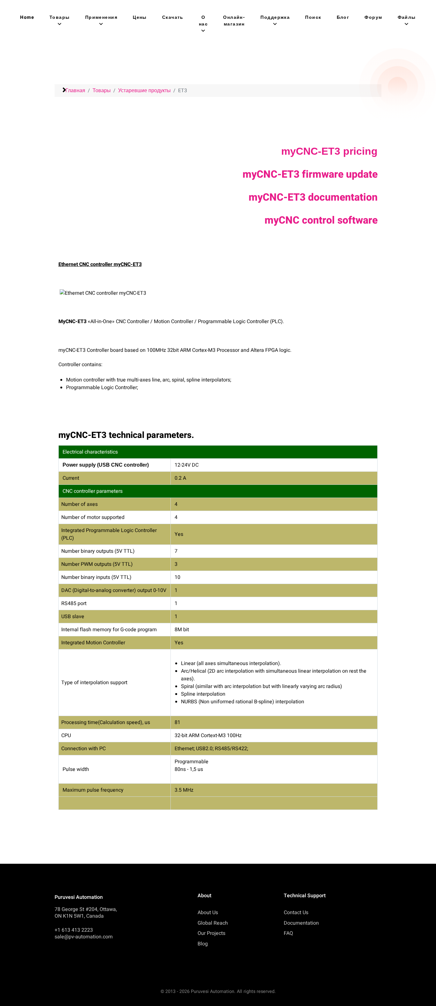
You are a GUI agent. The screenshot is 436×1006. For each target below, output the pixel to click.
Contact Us (296, 912)
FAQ (288, 933)
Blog (203, 944)
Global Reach (213, 923)
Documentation (301, 923)
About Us (208, 912)
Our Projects (211, 933)
